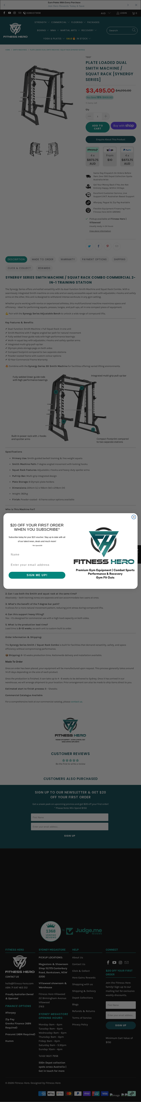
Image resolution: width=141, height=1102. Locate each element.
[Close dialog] (134, 517)
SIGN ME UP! (37, 575)
